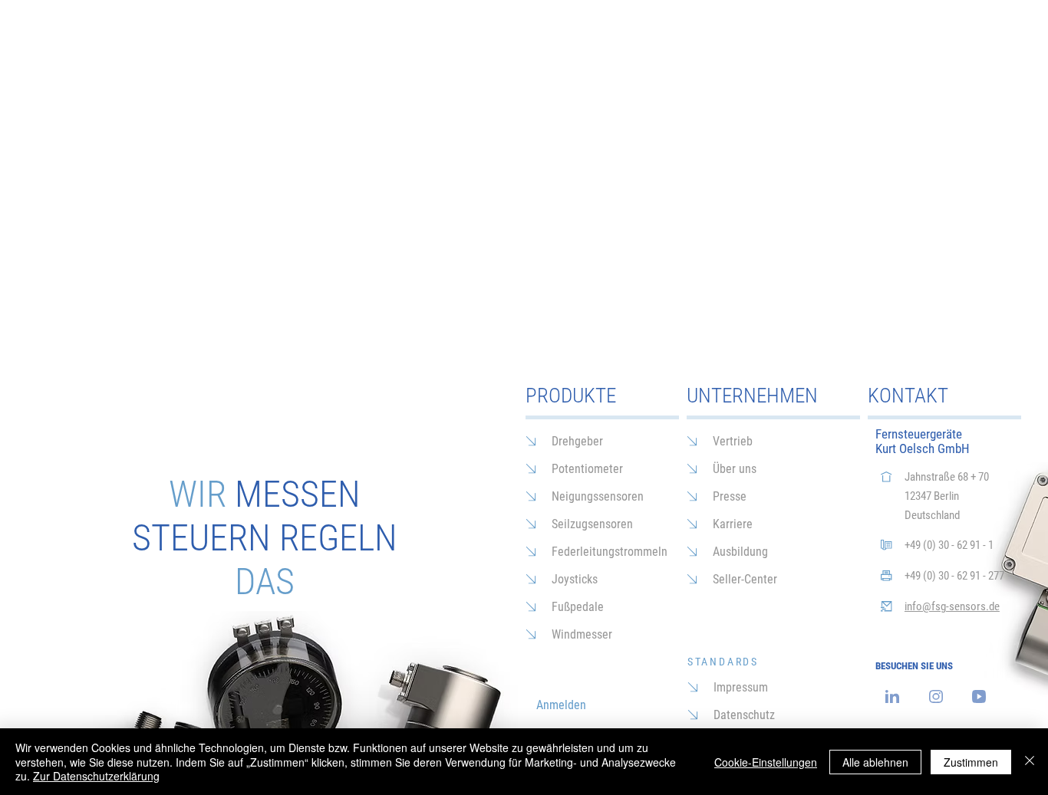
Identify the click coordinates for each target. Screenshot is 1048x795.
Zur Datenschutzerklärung (96, 776)
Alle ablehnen (875, 762)
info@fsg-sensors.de (952, 606)
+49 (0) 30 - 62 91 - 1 (949, 545)
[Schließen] (1029, 762)
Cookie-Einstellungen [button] (765, 762)
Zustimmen (971, 762)
